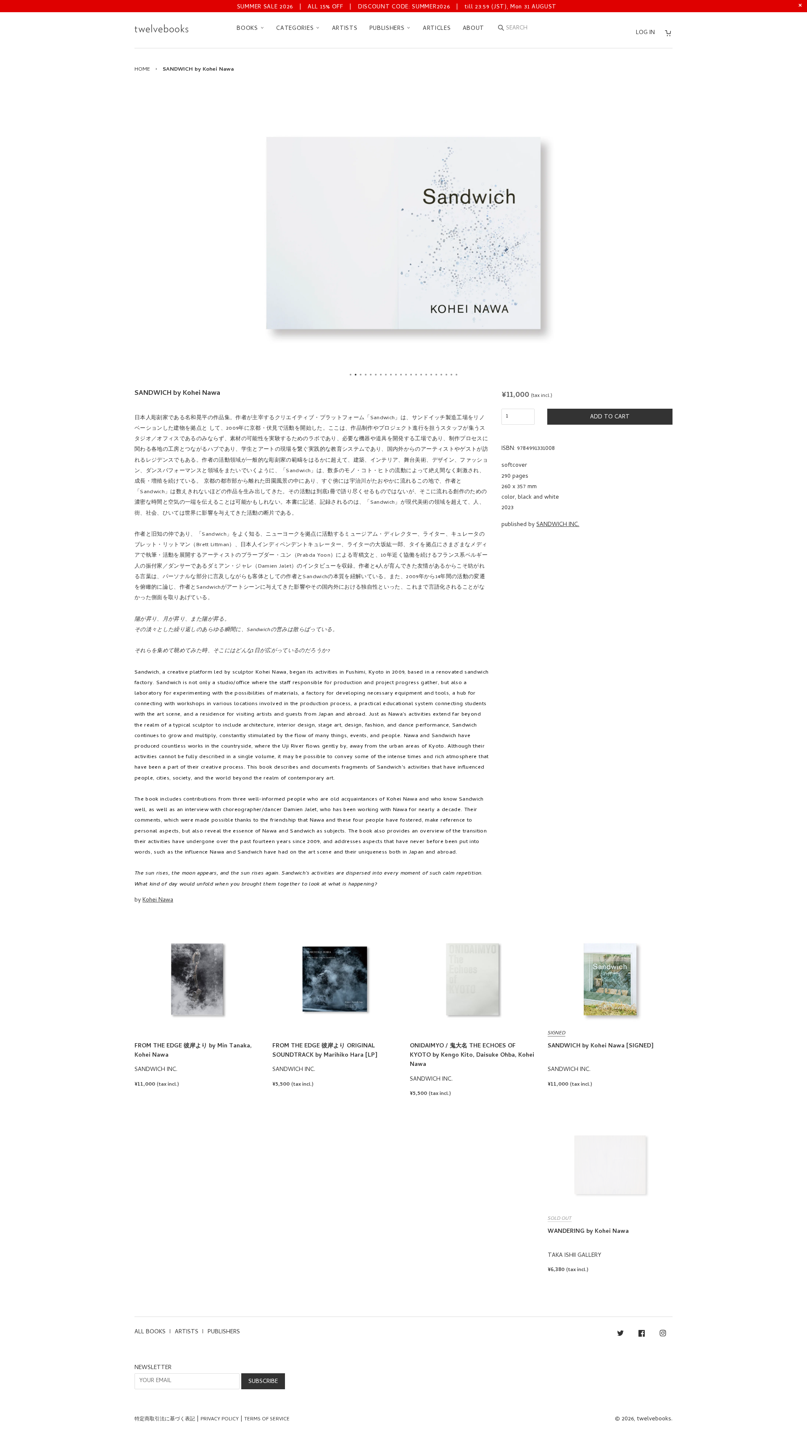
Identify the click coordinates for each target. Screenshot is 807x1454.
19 (441, 374)
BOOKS (248, 29)
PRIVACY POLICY (219, 1419)
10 (396, 374)
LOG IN (645, 33)
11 (401, 374)
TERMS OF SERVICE (267, 1419)
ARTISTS (345, 29)
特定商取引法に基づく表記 (164, 1419)
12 (406, 374)
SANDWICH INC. (557, 525)
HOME (142, 69)
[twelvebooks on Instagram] (662, 1335)
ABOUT (474, 29)
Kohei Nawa (157, 900)
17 (431, 374)
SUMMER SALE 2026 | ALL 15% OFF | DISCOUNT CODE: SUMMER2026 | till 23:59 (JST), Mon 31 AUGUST (396, 7)
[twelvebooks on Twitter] (620, 1335)
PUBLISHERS (388, 29)
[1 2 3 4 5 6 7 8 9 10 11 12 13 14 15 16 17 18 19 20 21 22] (403, 233)
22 (456, 374)
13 (411, 374)
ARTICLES (437, 29)
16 (426, 374)
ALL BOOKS (150, 1332)
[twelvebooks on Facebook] (641, 1335)
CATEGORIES (296, 29)
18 (436, 374)
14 (416, 374)
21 (451, 374)
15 (421, 374)
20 (446, 374)
